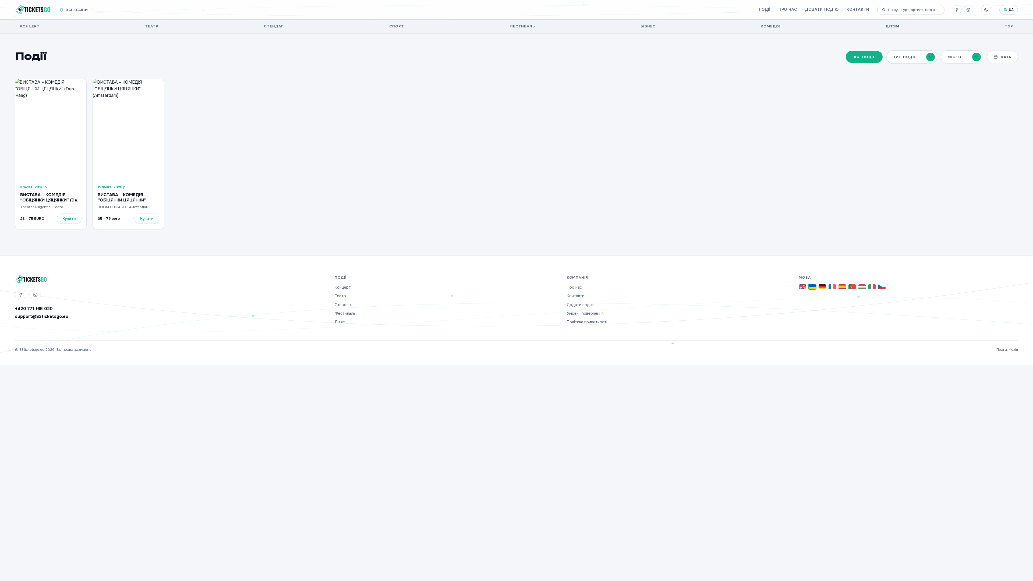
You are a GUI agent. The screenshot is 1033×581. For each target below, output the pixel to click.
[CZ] (882, 286)
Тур (1009, 26)
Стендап (274, 26)
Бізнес (648, 26)
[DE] (822, 286)
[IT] (872, 286)
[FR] (832, 286)
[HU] (862, 286)
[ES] (842, 286)
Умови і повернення (585, 313)
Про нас (788, 9)
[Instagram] (968, 9)
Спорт (396, 26)
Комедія (770, 26)
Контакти (858, 9)
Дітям (893, 26)
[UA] (812, 286)
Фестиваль (522, 26)
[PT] (852, 286)
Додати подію (822, 9)
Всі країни (77, 10)
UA (1011, 10)
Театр (151, 26)
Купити (69, 218)
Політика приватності (587, 322)
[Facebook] (957, 9)
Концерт (30, 26)
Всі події (864, 57)
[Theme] (986, 10)
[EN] (802, 286)
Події (765, 9)
